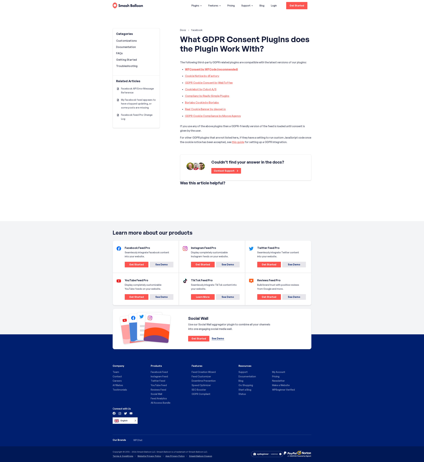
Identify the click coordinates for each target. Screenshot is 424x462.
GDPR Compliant (201, 394)
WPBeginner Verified (283, 389)
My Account (278, 372)
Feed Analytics (159, 398)
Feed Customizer (201, 376)
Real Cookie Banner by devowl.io (205, 109)
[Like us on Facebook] (114, 413)
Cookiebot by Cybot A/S (200, 89)
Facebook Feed (159, 372)
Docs (183, 30)
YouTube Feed (159, 385)
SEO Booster (199, 389)
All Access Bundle (160, 402)
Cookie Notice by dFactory (202, 76)
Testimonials (120, 389)
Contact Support (224, 170)
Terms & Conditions (123, 456)
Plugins (195, 5)
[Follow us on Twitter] (125, 413)
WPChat (137, 440)
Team (116, 372)
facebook (196, 30)
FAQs (119, 53)
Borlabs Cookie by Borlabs (202, 102)
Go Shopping (245, 385)
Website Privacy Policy (149, 456)
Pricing (231, 5)
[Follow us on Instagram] (119, 413)
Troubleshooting (126, 66)
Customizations (126, 40)
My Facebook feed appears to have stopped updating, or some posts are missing (138, 103)
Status (242, 394)
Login (274, 5)
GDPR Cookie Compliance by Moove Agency (213, 116)
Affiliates (118, 385)
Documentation (126, 47)
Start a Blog (244, 389)
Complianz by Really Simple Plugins (207, 96)
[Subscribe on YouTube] (130, 413)
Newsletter (278, 380)
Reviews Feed (158, 389)
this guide (238, 142)
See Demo (161, 264)
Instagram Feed (159, 376)
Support (245, 5)
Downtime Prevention (204, 380)
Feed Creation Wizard (204, 372)
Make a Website (281, 385)
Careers (117, 380)
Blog (262, 5)
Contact (117, 376)
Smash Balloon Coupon (200, 456)
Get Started (297, 5)
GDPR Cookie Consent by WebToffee (209, 82)
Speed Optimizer (201, 385)
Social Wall (156, 394)
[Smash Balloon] (128, 5)
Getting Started (126, 59)
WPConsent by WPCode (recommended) (211, 69)
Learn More (200, 297)
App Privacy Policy (175, 456)
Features (213, 5)
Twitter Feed (158, 380)
